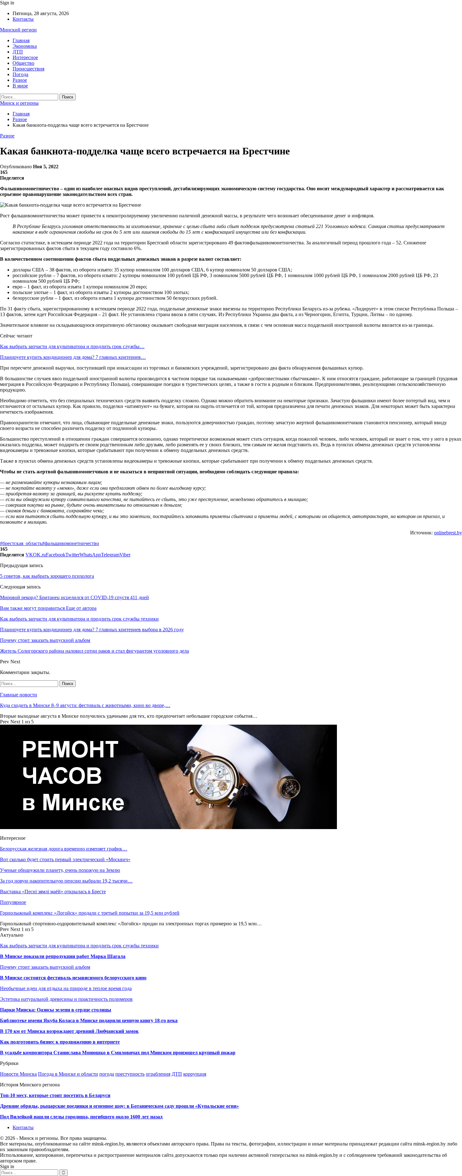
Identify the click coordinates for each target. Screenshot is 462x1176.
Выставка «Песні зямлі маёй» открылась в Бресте (53, 891)
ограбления (158, 1074)
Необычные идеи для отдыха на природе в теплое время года (66, 988)
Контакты (23, 19)
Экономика (25, 46)
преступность (130, 1074)
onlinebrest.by (448, 532)
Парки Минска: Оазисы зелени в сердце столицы (55, 1009)
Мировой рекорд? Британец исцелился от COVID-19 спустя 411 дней (74, 597)
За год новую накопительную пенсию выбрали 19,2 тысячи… (66, 880)
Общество (23, 63)
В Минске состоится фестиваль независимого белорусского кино (73, 977)
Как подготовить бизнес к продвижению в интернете (60, 1042)
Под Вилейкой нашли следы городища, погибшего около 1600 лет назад (81, 1116)
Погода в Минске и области (68, 1074)
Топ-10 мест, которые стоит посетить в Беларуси (55, 1095)
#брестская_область (21, 543)
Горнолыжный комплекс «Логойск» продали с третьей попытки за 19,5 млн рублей (89, 913)
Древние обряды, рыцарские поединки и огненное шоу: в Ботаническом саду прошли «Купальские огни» (119, 1106)
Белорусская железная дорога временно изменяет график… (63, 848)
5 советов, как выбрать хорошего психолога (47, 576)
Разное (20, 80)
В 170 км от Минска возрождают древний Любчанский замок (69, 1031)
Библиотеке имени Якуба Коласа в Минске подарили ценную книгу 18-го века (89, 1020)
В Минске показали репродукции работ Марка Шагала (62, 956)
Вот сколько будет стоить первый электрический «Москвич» (65, 859)
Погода (20, 74)
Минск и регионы (19, 103)
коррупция (194, 1074)
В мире (20, 85)
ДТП (18, 51)
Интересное (25, 57)
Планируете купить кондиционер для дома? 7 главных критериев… (73, 357)
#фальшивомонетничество (70, 543)
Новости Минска (18, 1074)
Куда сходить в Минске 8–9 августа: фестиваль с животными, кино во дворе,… (85, 705)
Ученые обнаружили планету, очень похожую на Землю (60, 870)
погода (106, 1074)
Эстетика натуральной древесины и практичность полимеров (66, 999)
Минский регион (18, 29)
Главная (21, 40)
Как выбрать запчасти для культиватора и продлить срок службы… (72, 346)
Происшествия (28, 68)
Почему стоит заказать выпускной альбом (45, 967)
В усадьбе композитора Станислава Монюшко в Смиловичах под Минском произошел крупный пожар (117, 1052)
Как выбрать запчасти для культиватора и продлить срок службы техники (79, 945)
